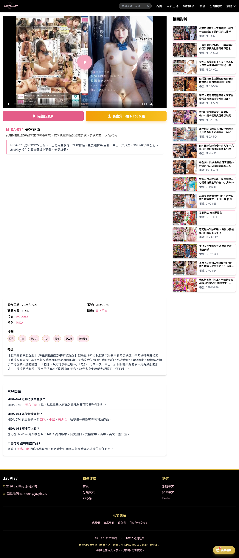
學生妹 (69, 338)
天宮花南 (101, 310)
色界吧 (96, 522)
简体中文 (168, 492)
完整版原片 (45, 116)
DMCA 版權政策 (135, 538)
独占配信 (83, 338)
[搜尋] (148, 5)
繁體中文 (168, 486)
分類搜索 (216, 6)
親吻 (57, 338)
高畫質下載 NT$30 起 (128, 116)
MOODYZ (22, 316)
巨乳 (11, 338)
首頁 (159, 6)
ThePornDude (138, 522)
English (167, 498)
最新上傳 (173, 6)
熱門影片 (189, 6)
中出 (22, 338)
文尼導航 (109, 522)
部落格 (87, 498)
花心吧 (122, 522)
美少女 (34, 338)
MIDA (19, 322)
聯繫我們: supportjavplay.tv (27, 493)
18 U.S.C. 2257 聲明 (106, 538)
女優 (202, 6)
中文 (46, 338)
